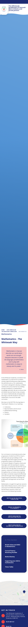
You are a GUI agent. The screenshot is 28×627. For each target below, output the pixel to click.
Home (3, 330)
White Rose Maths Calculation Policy (14, 516)
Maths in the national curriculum (14, 498)
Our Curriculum (11, 330)
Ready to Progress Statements (14, 507)
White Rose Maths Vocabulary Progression (14, 525)
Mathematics (23, 331)
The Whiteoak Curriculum (9, 331)
